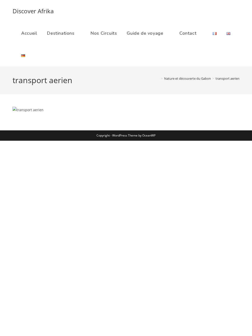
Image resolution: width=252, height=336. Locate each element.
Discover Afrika (33, 11)
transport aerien (227, 78)
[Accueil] (158, 78)
